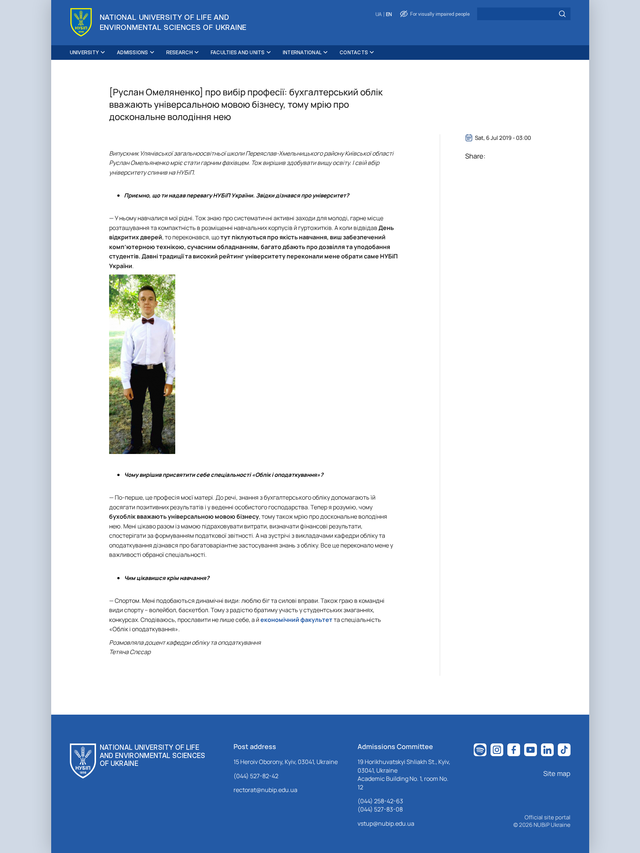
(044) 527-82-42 (256, 776)
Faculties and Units (238, 52)
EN (389, 14)
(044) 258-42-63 (380, 801)
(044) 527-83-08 (380, 809)
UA (378, 14)
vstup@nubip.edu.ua (386, 823)
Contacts (354, 52)
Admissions (132, 52)
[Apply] (562, 13)
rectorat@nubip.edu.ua (265, 790)
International (302, 52)
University (84, 52)
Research (179, 52)
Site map (557, 773)
